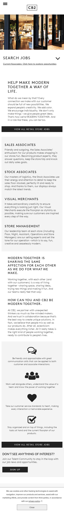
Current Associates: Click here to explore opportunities (29, 64)
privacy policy (34, 501)
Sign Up (15, 469)
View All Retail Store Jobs (32, 129)
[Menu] (4, 4)
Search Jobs (16, 58)
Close (32, 507)
